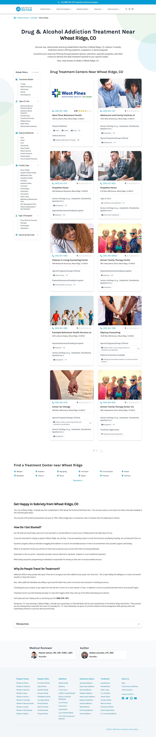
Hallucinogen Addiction (87, 697)
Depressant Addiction (87, 686)
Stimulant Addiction (86, 683)
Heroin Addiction (85, 713)
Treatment (105, 679)
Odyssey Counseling (110, 332)
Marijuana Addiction (86, 700)
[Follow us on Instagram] (131, 698)
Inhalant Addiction (86, 703)
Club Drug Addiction (86, 710)
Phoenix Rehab (42, 703)
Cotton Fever (63, 690)
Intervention (63, 706)
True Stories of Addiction (130, 686)
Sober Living (105, 690)
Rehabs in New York (23, 690)
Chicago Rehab (42, 713)
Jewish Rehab (105, 697)
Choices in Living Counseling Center (70, 260)
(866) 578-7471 (62, 598)
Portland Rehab (42, 710)
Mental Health (63, 683)
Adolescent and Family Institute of (117, 115)
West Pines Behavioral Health (67, 115)
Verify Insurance (127, 690)
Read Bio (42, 657)
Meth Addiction (85, 707)
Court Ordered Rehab (66, 713)
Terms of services (122, 729)
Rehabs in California (23, 686)
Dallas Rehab (41, 686)
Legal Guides (63, 709)
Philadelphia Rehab (43, 697)
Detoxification (105, 683)
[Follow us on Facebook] (123, 698)
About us (125, 679)
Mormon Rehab (106, 703)
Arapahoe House (60, 187)
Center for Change (61, 407)
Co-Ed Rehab (105, 693)
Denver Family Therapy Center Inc (117, 407)
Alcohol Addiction (85, 690)
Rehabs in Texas (21, 693)
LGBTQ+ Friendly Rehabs (67, 693)
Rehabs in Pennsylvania (24, 710)
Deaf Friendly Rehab (107, 710)
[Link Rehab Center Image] (71, 93)
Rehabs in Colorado (23, 700)
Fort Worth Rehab (43, 683)
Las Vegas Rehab (43, 700)
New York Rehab (42, 707)
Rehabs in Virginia (22, 713)
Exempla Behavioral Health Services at (71, 332)
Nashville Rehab (42, 690)
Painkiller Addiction (86, 693)
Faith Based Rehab (107, 707)
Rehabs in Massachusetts (25, 703)
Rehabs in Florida (22, 683)
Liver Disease (63, 702)
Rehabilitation (105, 686)
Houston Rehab (42, 693)
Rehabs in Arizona (22, 697)
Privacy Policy (133, 729)
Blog (123, 683)
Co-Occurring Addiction (109, 713)
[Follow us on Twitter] (127, 698)
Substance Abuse (87, 679)
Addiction (62, 679)
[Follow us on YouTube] (135, 698)
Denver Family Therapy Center (115, 260)
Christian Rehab (106, 700)
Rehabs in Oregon (22, 707)
